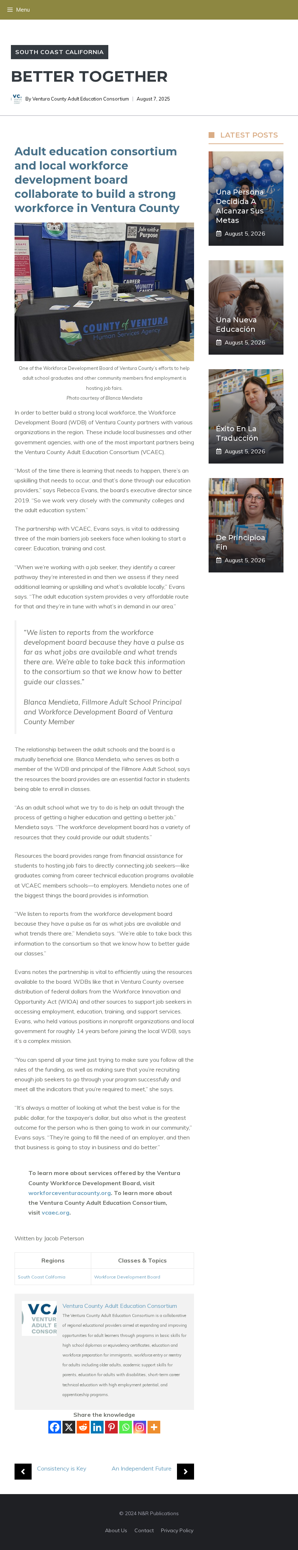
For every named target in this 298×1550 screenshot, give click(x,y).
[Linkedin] (97, 1427)
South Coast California (59, 52)
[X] (69, 1427)
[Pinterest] (111, 1427)
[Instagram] (139, 1427)
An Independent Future (142, 1468)
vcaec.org (55, 1212)
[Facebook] (54, 1427)
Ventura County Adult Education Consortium (80, 99)
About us (116, 1530)
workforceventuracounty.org (69, 1192)
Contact (144, 1530)
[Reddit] (83, 1427)
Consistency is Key (61, 1468)
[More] (154, 1427)
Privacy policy (177, 1530)
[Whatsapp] (125, 1427)
